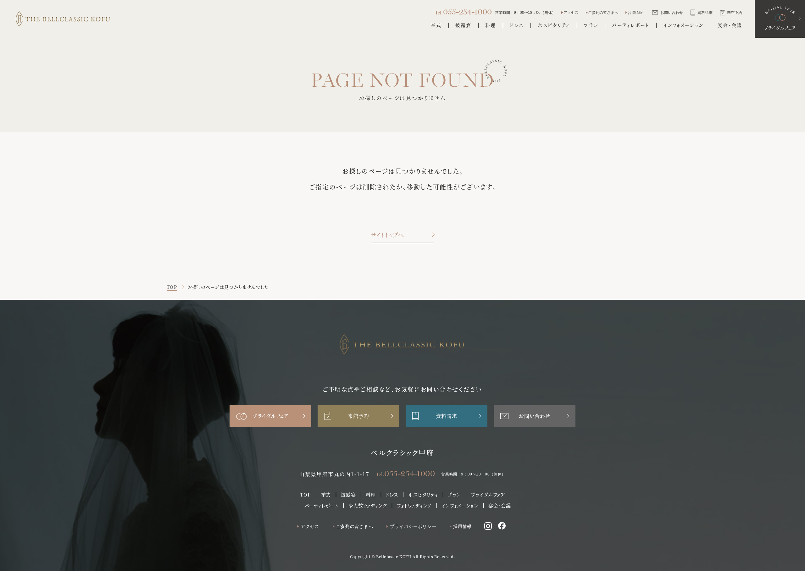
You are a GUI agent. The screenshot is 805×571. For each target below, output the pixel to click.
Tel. (405, 473)
